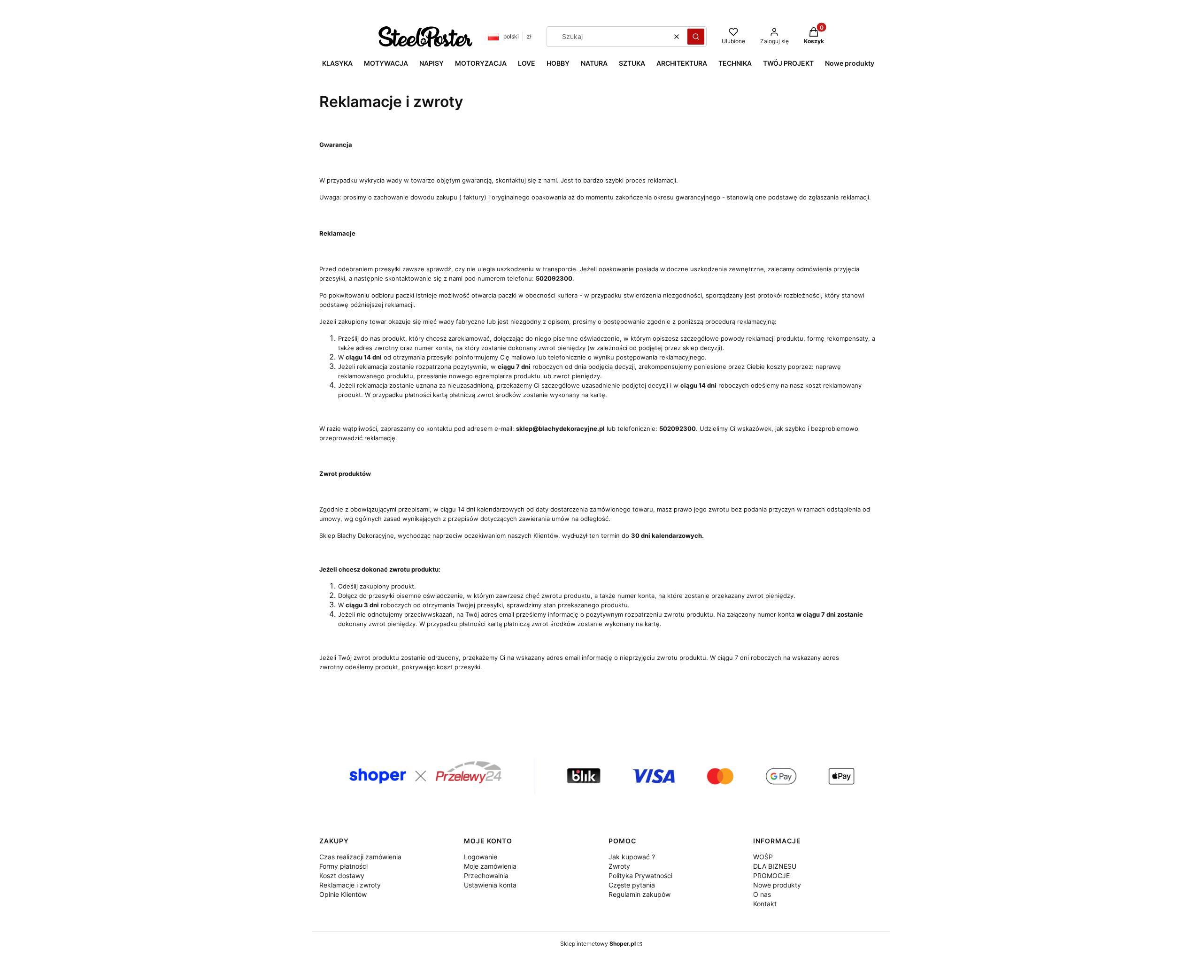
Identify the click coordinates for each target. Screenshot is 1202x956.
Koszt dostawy (341, 876)
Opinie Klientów (343, 894)
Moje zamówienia (490, 866)
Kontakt (765, 904)
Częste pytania (632, 885)
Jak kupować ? (632, 857)
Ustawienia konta (490, 885)
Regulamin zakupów (639, 894)
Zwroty (619, 866)
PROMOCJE (771, 876)
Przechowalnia (486, 876)
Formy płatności (343, 866)
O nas (762, 894)
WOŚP (763, 857)
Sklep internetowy (598, 943)
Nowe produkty (777, 885)
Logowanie (480, 857)
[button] (695, 37)
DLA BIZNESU (774, 866)
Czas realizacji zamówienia (360, 857)
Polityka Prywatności (640, 876)
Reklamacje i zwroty (350, 885)
